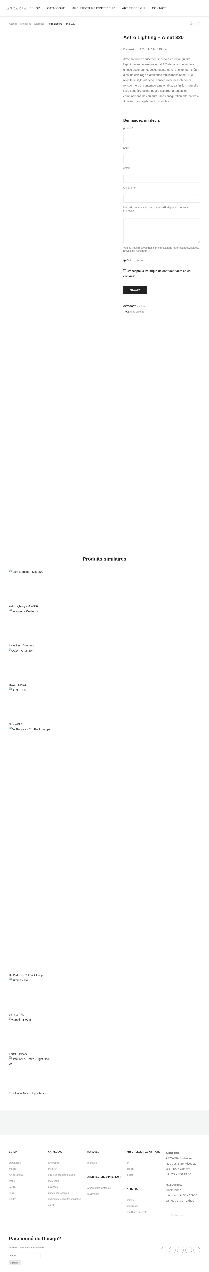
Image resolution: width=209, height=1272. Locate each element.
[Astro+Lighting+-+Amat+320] (141, 324)
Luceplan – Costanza (21, 645)
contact (130, 1200)
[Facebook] (164, 1250)
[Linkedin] (180, 1250)
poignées (53, 1186)
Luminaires (15, 1162)
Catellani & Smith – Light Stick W (28, 1093)
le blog (130, 1174)
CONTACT (159, 8)
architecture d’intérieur (99, 1187)
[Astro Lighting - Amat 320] (124, 324)
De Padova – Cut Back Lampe (26, 975)
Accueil (13, 23)
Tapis (12, 1193)
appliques (39, 23)
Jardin (12, 1186)
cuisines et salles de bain (61, 1174)
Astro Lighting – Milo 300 (23, 606)
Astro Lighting (136, 311)
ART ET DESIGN (133, 8)
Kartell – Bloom (18, 1054)
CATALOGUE (56, 8)
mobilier (52, 1168)
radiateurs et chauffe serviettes (64, 1199)
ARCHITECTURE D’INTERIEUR (93, 8)
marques (92, 1162)
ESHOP (35, 8)
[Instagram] (196, 1250)
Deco (12, 1180)
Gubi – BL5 (15, 724)
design (130, 1168)
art (128, 1162)
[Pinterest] (188, 1250)
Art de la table (16, 1174)
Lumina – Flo (16, 1014)
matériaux (53, 1180)
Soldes (12, 1199)
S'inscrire (15, 1262)
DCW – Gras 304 (19, 685)
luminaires (25, 23)
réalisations (93, 1193)
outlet (51, 1205)
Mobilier (13, 1168)
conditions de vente (137, 1212)
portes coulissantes (58, 1193)
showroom (132, 1206)
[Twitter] (172, 1250)
